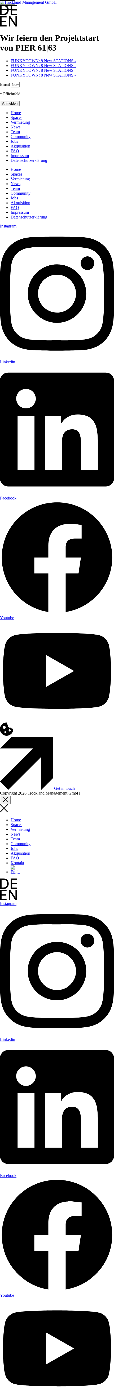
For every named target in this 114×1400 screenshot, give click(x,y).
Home (16, 112)
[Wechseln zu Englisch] (15, 872)
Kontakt (17, 862)
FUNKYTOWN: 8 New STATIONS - (43, 61)
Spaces (16, 117)
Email (5, 84)
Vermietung (20, 122)
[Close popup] (5, 800)
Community (20, 136)
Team (15, 132)
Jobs (14, 141)
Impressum (20, 155)
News (15, 127)
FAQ (15, 151)
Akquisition (20, 146)
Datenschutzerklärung (29, 160)
